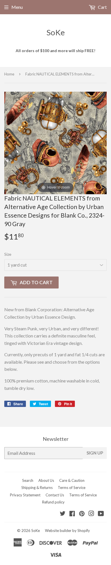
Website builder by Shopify (67, 530)
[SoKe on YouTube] (101, 514)
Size (7, 254)
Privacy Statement (25, 495)
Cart (102, 7)
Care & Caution (72, 480)
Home (9, 74)
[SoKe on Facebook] (72, 514)
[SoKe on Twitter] (62, 514)
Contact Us (55, 495)
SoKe (55, 32)
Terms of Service (71, 487)
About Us (46, 480)
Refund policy (53, 502)
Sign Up (95, 452)
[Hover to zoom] (55, 142)
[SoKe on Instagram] (91, 514)
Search (27, 480)
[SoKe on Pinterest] (82, 514)
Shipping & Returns (37, 487)
